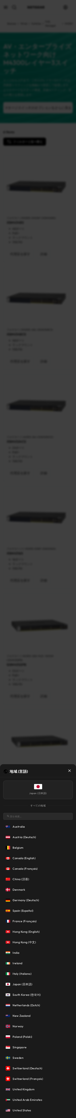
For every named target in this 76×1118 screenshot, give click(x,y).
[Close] (69, 770)
